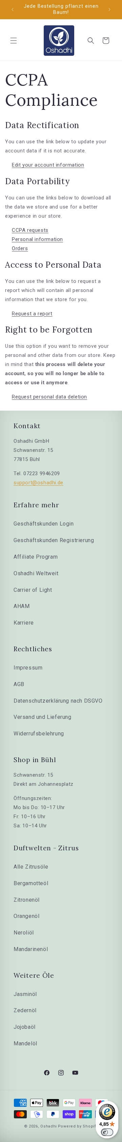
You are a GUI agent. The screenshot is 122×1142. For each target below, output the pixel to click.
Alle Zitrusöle (31, 867)
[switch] (107, 1132)
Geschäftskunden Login (44, 523)
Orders (20, 248)
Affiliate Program (36, 557)
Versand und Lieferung (43, 717)
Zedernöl (25, 1010)
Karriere (24, 622)
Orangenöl (26, 916)
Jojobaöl (25, 1027)
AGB (19, 684)
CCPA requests (30, 230)
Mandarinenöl (31, 949)
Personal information (37, 239)
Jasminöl (25, 994)
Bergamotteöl (31, 883)
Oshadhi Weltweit (36, 573)
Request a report (32, 314)
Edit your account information (48, 165)
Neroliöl (24, 932)
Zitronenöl (27, 900)
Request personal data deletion (49, 397)
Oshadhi (48, 1126)
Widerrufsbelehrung (39, 733)
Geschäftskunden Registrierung (54, 540)
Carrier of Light (33, 590)
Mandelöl (25, 1043)
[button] (13, 40)
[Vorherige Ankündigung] (12, 9)
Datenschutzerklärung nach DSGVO (58, 701)
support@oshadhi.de (38, 483)
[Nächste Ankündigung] (109, 9)
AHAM (21, 606)
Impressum (28, 667)
